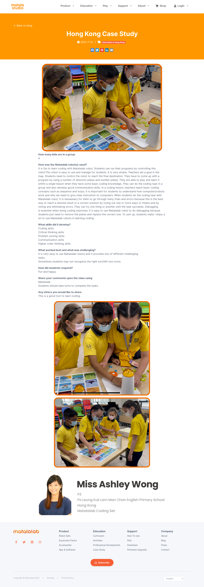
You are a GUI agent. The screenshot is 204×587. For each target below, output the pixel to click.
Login (181, 5)
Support (123, 5)
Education (86, 5)
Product (65, 5)
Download (132, 545)
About (142, 5)
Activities (97, 540)
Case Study (99, 549)
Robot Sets (64, 535)
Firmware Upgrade (137, 549)
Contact (165, 549)
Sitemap (50, 578)
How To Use (133, 535)
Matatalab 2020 (32, 578)
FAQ (129, 540)
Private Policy (67, 578)
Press (164, 545)
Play (105, 5)
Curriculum (98, 535)
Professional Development (106, 545)
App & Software (67, 549)
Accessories (65, 545)
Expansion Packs (68, 540)
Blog (163, 540)
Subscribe (103, 562)
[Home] (17, 6)
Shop (163, 5)
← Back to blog (23, 25)
